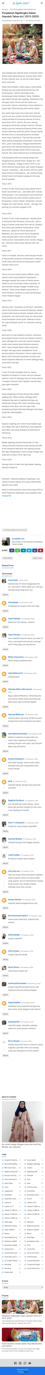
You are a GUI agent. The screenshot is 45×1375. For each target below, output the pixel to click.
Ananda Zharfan (14, 900)
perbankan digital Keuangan (11, 1245)
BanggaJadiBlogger (34, 1164)
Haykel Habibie (14, 1003)
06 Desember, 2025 (31, 714)
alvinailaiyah (13, 602)
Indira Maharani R (15, 673)
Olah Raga (30, 1237)
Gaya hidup (8, 1183)
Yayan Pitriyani (14, 635)
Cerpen (29, 1168)
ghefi (10, 781)
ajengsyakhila (14, 1022)
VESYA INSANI (14, 935)
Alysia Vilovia (13, 967)
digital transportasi (11, 1172)
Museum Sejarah (33, 1230)
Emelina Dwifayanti (16, 759)
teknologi (7, 1264)
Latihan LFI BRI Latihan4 (11, 1210)
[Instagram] (24, 1364)
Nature (6, 1233)
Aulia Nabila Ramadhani (18, 734)
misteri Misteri (9, 1230)
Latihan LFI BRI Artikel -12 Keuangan (34, 1210)
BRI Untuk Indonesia (11, 1168)
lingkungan (8, 1222)
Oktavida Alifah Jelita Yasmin (20, 689)
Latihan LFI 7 (9, 1206)
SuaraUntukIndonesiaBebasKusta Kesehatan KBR (34, 1261)
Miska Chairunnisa (16, 657)
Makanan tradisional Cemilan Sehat (11, 1226)
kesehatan (8, 1195)
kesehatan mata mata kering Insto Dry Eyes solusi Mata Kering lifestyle (34, 1195)
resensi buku (9, 1249)
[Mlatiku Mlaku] (22, 3)
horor (6, 1187)
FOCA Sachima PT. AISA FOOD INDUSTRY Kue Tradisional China (11, 1179)
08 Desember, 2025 (27, 951)
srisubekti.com (18, 539)
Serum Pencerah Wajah (34, 1253)
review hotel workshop (11, 1253)
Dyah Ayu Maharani (16, 714)
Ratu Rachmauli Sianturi (18, 916)
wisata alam (8, 1272)
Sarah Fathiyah (14, 619)
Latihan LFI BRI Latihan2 (34, 1206)
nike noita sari (14, 871)
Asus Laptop (31, 1160)
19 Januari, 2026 (26, 1041)
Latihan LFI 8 (31, 1202)
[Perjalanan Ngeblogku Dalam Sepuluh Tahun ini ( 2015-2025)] (22, 1313)
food (28, 1179)
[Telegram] (23, 550)
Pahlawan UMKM (10, 1241)
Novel (29, 1233)
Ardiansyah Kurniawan (17, 983)
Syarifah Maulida (15, 839)
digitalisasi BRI (32, 1172)
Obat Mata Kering (10, 1237)
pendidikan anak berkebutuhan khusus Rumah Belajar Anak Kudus (34, 1241)
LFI (28, 1218)
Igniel (25, 1372)
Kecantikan (31, 1191)
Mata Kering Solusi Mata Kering (34, 1226)
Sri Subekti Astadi (10, 1261)
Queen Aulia (13, 580)
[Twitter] (17, 550)
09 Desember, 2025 (28, 1003)
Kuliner (29, 1199)
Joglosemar (8, 1191)
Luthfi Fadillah (14, 855)
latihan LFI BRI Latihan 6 (11, 1218)
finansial (30, 1175)
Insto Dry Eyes (32, 1187)
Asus (24, 482)
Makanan (30, 1222)
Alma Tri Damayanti (16, 823)
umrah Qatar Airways (34, 1268)
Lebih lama (37, 558)
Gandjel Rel (7, 496)
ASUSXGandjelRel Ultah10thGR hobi (15, 530)
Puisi (28, 1245)
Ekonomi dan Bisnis (11, 1175)
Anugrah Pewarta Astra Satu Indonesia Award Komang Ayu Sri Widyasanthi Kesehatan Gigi (11, 1160)
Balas (5, 595)
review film (31, 1249)
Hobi (28, 1183)
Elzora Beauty (14, 1041)
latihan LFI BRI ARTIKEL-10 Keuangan (34, 1214)
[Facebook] (11, 550)
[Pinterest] (40, 550)
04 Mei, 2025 (23, 580)
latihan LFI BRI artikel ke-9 (11, 1214)
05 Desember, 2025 (26, 602)
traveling (7, 1268)
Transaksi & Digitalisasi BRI (34, 1264)
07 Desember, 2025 (31, 759)
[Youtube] (29, 1364)
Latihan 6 (7, 1202)
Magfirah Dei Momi (16, 800)
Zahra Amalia (13, 951)
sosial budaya (32, 1257)
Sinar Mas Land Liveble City (11, 1257)
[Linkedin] (34, 550)
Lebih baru (7, 558)
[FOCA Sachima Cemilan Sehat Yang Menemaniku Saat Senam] (22, 1341)
